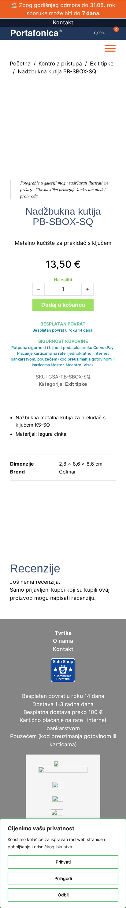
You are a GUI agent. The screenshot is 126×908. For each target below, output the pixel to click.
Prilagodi (63, 878)
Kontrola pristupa (60, 63)
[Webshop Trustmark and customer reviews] (63, 670)
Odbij (63, 894)
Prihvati (63, 861)
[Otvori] (110, 48)
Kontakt (63, 22)
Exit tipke (101, 63)
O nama (63, 641)
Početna (20, 63)
